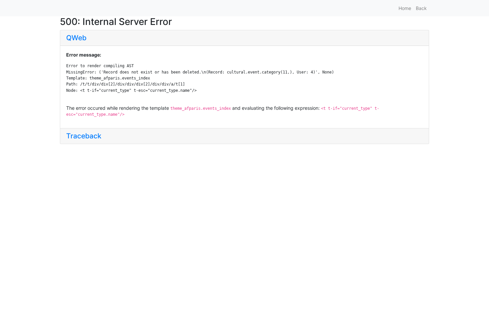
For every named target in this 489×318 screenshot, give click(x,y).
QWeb (76, 38)
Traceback (83, 136)
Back (421, 8)
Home (405, 8)
